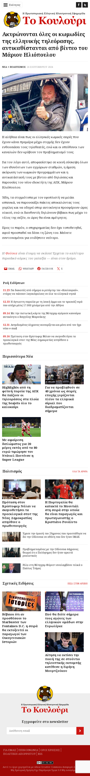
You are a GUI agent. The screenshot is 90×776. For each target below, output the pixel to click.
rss (40, 754)
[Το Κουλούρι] (45, 700)
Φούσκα (11, 253)
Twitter (85, 5)
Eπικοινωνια (28, 750)
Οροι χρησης (50, 750)
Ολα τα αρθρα (79, 471)
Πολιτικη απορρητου (19, 754)
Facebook (78, 5)
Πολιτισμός (12, 471)
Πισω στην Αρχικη (77, 583)
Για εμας (9, 750)
